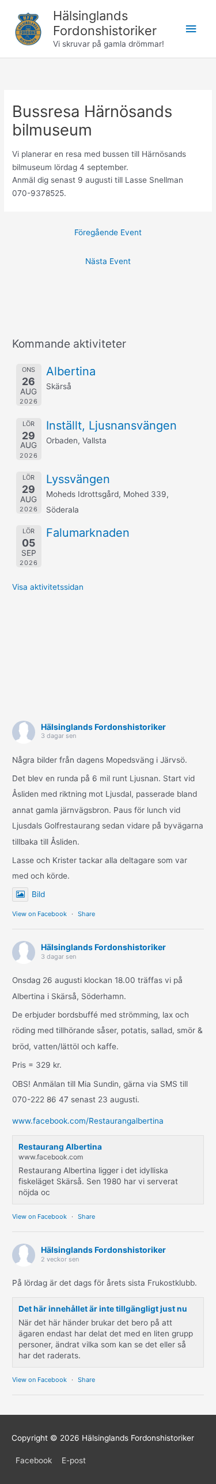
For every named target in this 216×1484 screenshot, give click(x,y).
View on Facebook (39, 914)
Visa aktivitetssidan (48, 587)
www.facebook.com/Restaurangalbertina (88, 1120)
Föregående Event (108, 232)
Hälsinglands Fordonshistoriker (105, 23)
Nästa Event (108, 261)
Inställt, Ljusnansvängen (111, 425)
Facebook (34, 1460)
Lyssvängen (78, 479)
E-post (74, 1460)
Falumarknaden (88, 533)
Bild (38, 894)
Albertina (71, 371)
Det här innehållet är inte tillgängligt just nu (102, 1308)
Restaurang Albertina (60, 1146)
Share (86, 914)
